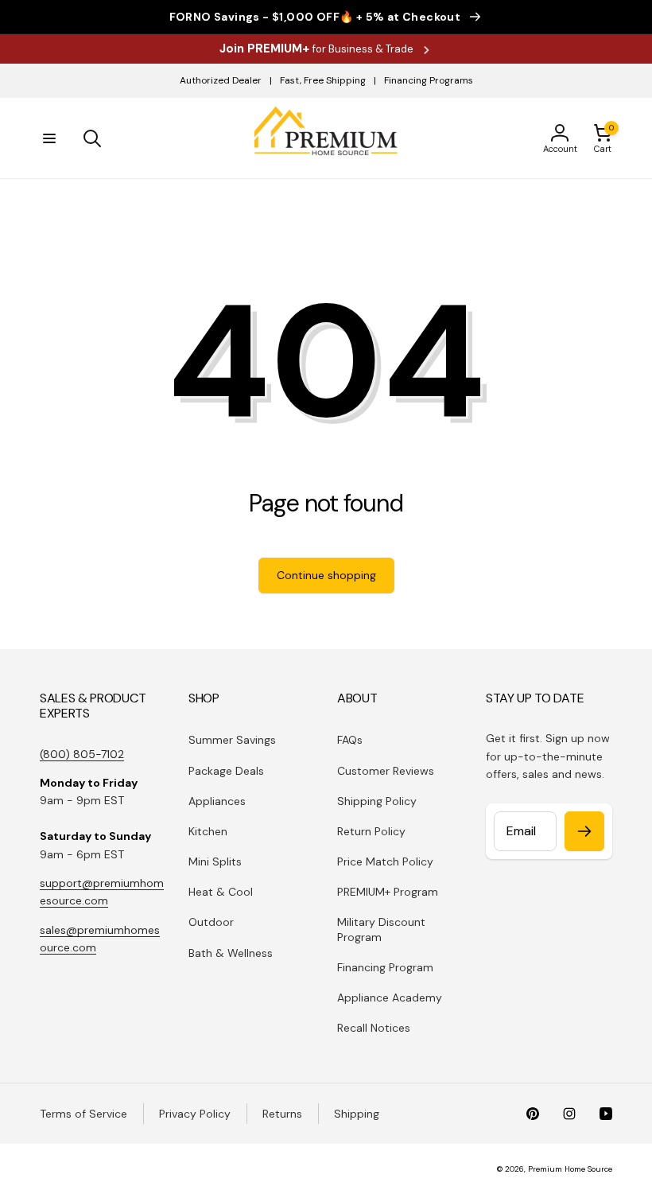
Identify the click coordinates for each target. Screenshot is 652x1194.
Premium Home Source (570, 1169)
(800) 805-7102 (82, 754)
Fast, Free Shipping (323, 80)
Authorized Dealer (221, 80)
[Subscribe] (584, 831)
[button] (49, 138)
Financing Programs (428, 80)
